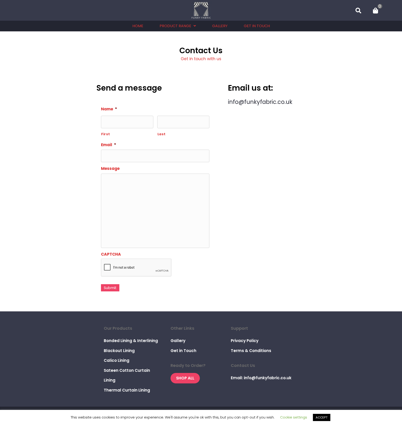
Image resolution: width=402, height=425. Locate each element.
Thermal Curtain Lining (127, 390)
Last (161, 134)
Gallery (178, 340)
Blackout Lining (119, 350)
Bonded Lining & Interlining (131, 340)
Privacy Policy (244, 340)
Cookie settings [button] (293, 417)
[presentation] (136, 268)
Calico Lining (116, 360)
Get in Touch (183, 350)
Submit (110, 287)
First (105, 134)
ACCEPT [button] (322, 417)
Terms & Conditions (251, 350)
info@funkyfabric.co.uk (260, 102)
